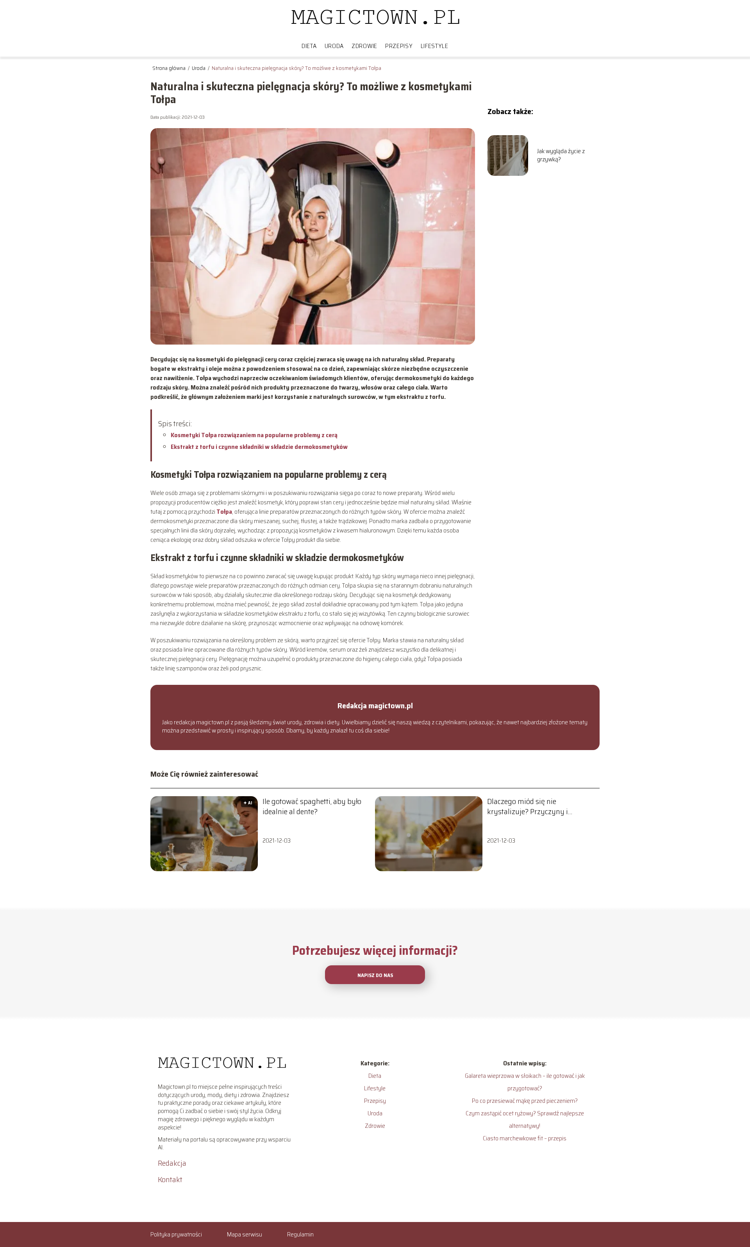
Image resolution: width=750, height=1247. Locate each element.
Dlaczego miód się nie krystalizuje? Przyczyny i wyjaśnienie (527, 806)
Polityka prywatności (176, 1234)
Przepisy (399, 46)
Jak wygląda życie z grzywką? (561, 155)
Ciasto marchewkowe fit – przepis (524, 1138)
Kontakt (170, 1179)
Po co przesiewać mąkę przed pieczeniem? (525, 1101)
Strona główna (169, 68)
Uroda (334, 46)
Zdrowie (364, 46)
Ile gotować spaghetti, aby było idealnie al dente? (311, 806)
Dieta (309, 46)
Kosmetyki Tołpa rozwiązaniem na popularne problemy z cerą (254, 435)
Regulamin (300, 1234)
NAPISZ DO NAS (375, 975)
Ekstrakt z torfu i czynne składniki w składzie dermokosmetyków (259, 447)
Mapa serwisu (244, 1234)
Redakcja (172, 1163)
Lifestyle (434, 46)
